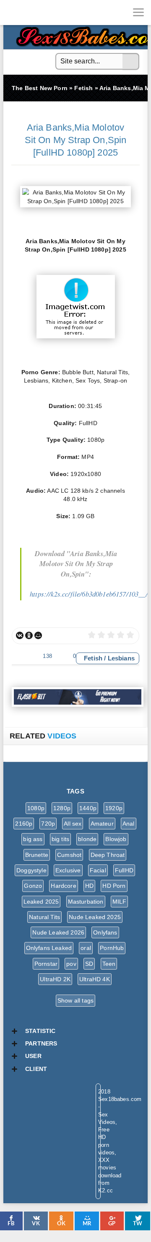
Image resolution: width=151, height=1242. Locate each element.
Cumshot (69, 855)
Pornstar (45, 963)
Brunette (36, 855)
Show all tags (75, 1000)
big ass (32, 839)
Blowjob (115, 839)
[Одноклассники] (29, 635)
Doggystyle (31, 870)
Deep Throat (108, 855)
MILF (119, 901)
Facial (98, 870)
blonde (87, 839)
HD (89, 885)
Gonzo (33, 885)
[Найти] (130, 61)
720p (48, 823)
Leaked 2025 (41, 901)
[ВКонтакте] (19, 635)
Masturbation (86, 901)
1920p (113, 808)
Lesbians (121, 658)
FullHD (124, 870)
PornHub (112, 948)
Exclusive (68, 870)
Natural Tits (44, 917)
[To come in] (37, 12)
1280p (61, 808)
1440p (87, 808)
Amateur (102, 823)
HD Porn (113, 885)
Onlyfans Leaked (49, 948)
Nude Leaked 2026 (58, 932)
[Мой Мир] (38, 635)
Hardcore (63, 885)
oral (86, 948)
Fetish (93, 658)
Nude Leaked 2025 (95, 917)
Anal (128, 823)
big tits (60, 839)
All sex (72, 823)
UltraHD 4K (94, 979)
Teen (109, 963)
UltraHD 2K (55, 979)
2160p (23, 823)
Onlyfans (105, 932)
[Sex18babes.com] (12, 12)
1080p (35, 808)
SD (89, 963)
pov (71, 963)
